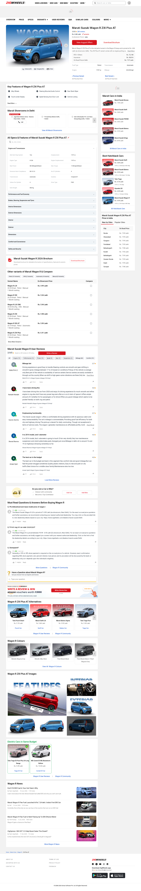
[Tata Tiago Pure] (85, 611)
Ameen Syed (14, 464)
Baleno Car (63, 628)
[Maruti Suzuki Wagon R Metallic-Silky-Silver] (40, 650)
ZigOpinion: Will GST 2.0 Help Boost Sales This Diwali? (28, 831)
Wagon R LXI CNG (14, 305)
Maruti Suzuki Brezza (121, 100)
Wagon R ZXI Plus (14, 333)
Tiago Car (85, 628)
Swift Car (41, 628)
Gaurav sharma (14, 420)
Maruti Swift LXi (41, 621)
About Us (9, 859)
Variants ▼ (42, 20)
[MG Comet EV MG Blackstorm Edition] (40, 751)
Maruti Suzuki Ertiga (121, 138)
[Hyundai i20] (108, 191)
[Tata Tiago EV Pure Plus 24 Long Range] (18, 751)
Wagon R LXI (12, 286)
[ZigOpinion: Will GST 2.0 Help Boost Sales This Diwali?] (86, 835)
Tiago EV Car (18, 771)
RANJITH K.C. (13, 370)
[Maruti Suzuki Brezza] (108, 103)
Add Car (69, 493)
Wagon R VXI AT (14, 323)
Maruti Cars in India (119, 149)
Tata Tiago (118, 179)
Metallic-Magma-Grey (18, 659)
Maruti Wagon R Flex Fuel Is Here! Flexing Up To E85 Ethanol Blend (32, 817)
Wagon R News (53, 844)
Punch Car (18, 628)
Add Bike (85, 493)
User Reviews (58, 20)
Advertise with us (13, 863)
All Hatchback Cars (118, 209)
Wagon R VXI (12, 295)
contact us (10, 866)
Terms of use (54, 859)
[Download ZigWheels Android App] (100, 875)
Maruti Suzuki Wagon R (122, 198)
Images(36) (40, 69)
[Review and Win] (52, 591)
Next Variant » (109, 76)
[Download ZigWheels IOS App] (117, 875)
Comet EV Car (40, 771)
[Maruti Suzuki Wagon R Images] (37, 46)
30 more (81, 726)
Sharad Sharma (14, 441)
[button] (95, 3)
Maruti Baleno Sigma (63, 621)
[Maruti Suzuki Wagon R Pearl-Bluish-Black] (63, 650)
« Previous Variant (78, 76)
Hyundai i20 (118, 188)
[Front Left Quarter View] (22, 726)
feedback (52, 866)
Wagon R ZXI (12, 314)
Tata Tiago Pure (85, 621)
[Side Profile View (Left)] (52, 726)
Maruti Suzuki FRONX (122, 119)
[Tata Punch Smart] (18, 611)
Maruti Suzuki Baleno (122, 128)
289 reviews (81, 32)
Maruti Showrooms (55, 130)
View (51, 69)
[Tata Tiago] (108, 182)
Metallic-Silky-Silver (41, 659)
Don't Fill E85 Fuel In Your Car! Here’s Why (23, 788)
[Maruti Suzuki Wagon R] (108, 201)
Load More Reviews (52, 480)
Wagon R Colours (55, 666)
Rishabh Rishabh (13, 395)
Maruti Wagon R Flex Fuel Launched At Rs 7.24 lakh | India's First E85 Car (34, 802)
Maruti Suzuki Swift (121, 110)
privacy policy (54, 863)
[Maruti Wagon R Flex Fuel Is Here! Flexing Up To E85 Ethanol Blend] (86, 821)
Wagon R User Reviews (41, 634)
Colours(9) (28, 69)
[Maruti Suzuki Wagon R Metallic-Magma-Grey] (18, 650)
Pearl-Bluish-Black (63, 659)
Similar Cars (82, 20)
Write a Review (52, 353)
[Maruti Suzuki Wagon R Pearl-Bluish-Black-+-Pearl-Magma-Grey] (85, 650)
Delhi (86, 37)
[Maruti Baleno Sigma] (63, 611)
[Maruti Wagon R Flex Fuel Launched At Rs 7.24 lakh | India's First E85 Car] (86, 807)
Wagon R (19, 852)
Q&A (70, 20)
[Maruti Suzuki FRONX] (108, 122)
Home (7, 852)
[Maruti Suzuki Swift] (108, 112)
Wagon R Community (60, 568)
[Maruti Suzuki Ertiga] (108, 141)
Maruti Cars (13, 852)
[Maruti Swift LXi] (40, 611)
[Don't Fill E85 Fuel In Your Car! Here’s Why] (86, 792)
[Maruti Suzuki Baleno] (108, 131)
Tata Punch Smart (18, 621)
